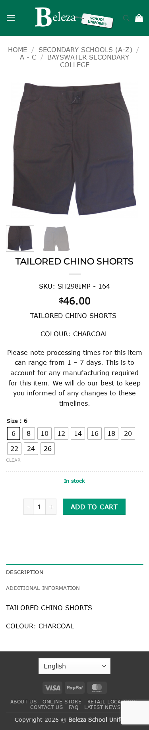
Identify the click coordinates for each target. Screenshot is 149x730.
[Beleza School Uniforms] (74, 18)
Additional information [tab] (43, 588)
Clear (13, 459)
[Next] (130, 149)
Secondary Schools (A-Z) (85, 49)
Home (17, 49)
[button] (10, 17)
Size (12, 421)
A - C (28, 57)
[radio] (13, 433)
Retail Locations (112, 702)
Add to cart (94, 506)
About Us (23, 702)
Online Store (62, 702)
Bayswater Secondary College (88, 60)
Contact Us (46, 707)
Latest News (102, 707)
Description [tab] (24, 572)
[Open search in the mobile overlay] (126, 18)
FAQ (74, 707)
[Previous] (19, 149)
